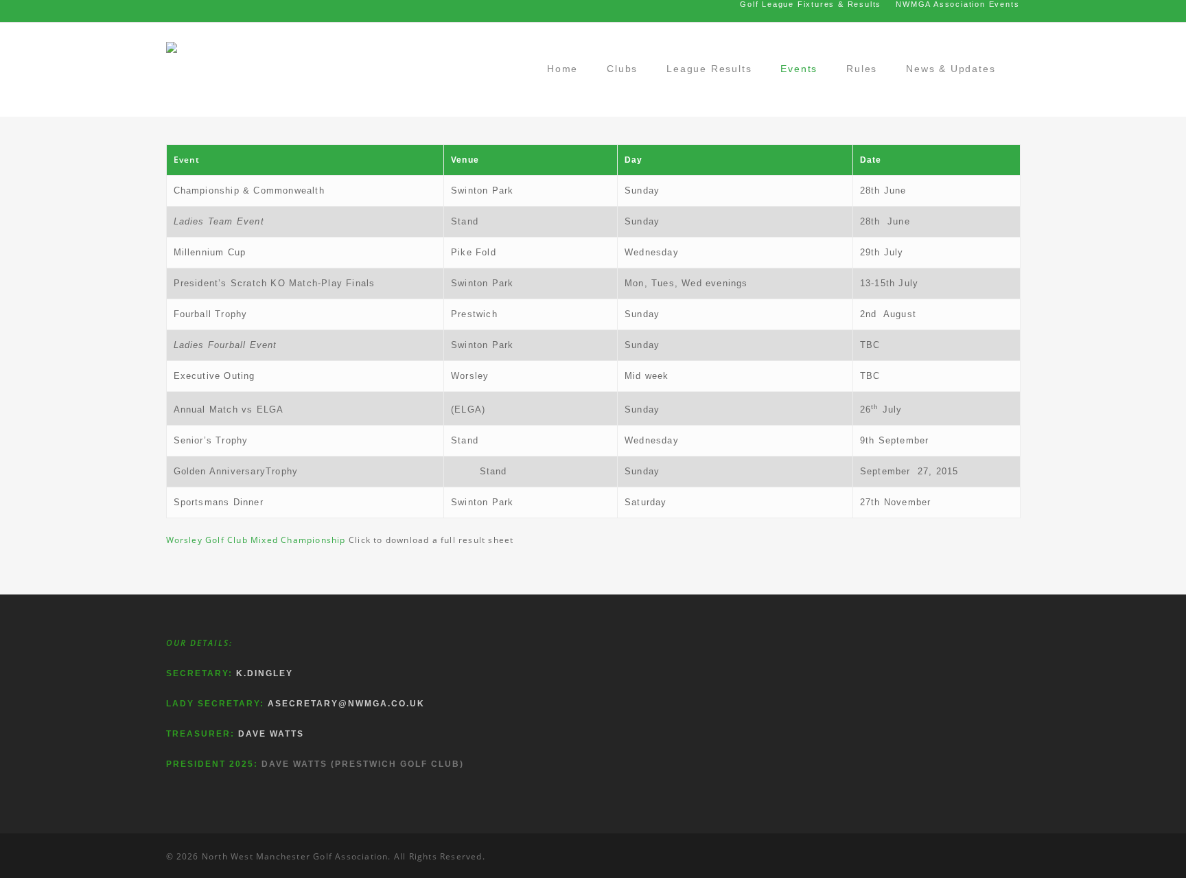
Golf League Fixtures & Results (810, 4)
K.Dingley (264, 673)
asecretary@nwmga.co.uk (346, 703)
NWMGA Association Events (957, 4)
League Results (709, 68)
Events (798, 68)
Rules (861, 68)
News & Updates (950, 68)
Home (562, 68)
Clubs (622, 68)
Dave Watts (271, 734)
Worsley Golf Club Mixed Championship (256, 540)
